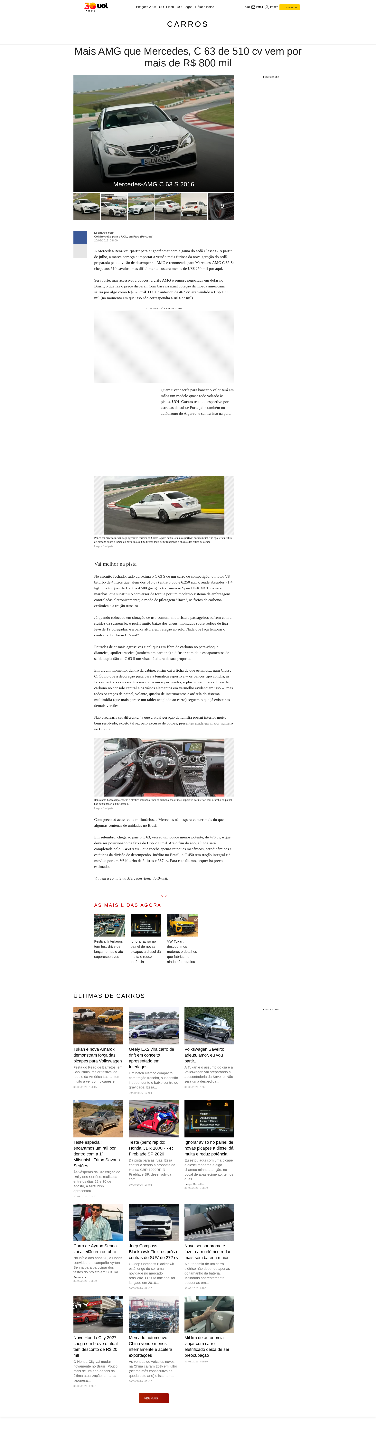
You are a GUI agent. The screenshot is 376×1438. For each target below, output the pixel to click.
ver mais (151, 1398)
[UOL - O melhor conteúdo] (96, 7)
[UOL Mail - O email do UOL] (257, 7)
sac (247, 7)
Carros (188, 24)
